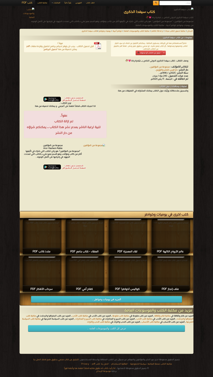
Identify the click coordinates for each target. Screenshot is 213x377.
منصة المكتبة (154, 364)
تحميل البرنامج (50, 49)
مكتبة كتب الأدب (80, 316)
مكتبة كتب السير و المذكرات (88, 319)
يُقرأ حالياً (67, 2)
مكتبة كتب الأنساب (150, 322)
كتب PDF (27, 2)
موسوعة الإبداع (103, 371)
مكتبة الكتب (42, 2)
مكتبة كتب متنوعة (120, 316)
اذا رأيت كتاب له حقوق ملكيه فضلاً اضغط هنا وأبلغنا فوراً (89, 368)
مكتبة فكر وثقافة (162, 316)
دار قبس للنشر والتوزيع (166, 70)
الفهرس (78, 2)
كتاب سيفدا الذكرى (89, 31)
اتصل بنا (104, 364)
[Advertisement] (65, 75)
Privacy (85, 364)
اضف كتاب (90, 2)
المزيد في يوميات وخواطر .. (106, 299)
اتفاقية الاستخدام (119, 364)
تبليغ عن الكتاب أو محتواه (150, 53)
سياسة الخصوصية (138, 364)
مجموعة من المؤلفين (160, 67)
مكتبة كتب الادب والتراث (98, 322)
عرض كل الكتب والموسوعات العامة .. (106, 328)
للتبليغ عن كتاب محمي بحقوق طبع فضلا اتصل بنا (56, 360)
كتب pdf (96, 364)
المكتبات (56, 2)
